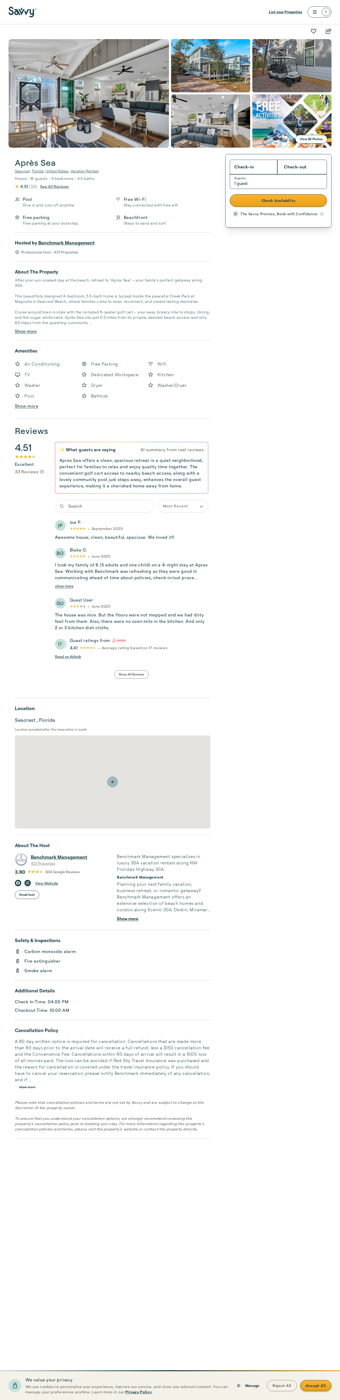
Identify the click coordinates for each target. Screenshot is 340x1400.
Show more (26, 331)
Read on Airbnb (68, 656)
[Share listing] (328, 31)
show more (64, 586)
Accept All (316, 1385)
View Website (46, 883)
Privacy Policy (138, 1392)
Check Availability (278, 200)
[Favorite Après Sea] (313, 31)
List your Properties (285, 12)
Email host (27, 895)
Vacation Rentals (84, 171)
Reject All (282, 1385)
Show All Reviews (131, 674)
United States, (57, 171)
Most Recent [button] (175, 506)
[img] (42, 472)
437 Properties (43, 863)
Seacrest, (23, 171)
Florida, (38, 171)
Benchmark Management (66, 243)
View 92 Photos (311, 139)
